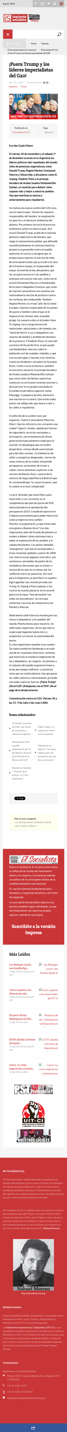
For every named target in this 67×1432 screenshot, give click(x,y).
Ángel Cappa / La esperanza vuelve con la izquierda (46, 730)
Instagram (42, 3)
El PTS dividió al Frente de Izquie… (22, 1041)
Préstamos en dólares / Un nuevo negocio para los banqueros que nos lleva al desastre (47, 752)
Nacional (49, 132)
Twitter (48, 3)
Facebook (36, 3)
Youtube (55, 3)
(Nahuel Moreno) (51, 1228)
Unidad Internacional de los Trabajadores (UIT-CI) (30, 1327)
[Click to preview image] (33, 106)
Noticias (45, 43)
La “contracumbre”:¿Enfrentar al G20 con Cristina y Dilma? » (33, 824)
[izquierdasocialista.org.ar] (33, 18)
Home (33, 43)
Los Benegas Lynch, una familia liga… (20, 966)
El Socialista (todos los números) (22, 50)
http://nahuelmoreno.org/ (33, 1293)
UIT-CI (61, 3)
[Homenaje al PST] (33, 1089)
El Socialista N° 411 (49, 50)
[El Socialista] (33, 859)
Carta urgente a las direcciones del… (20, 991)
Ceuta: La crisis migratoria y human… (22, 1066)
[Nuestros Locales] (33, 1135)
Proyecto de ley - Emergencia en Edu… (21, 1016)
